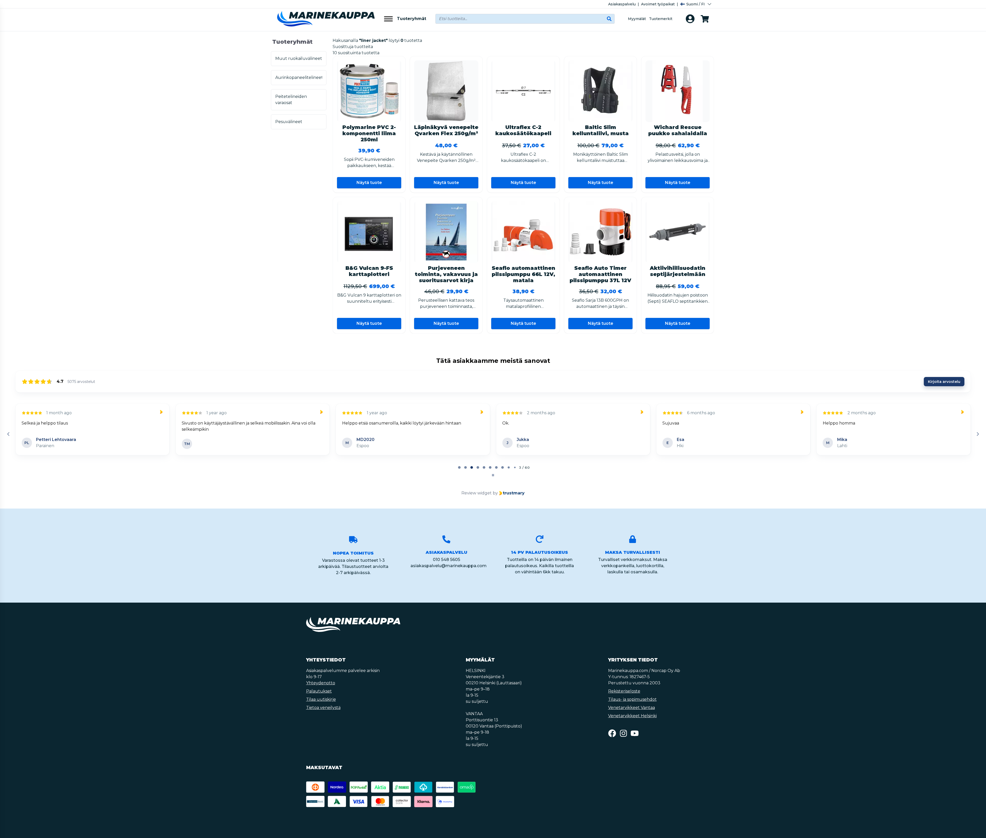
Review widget (476, 493)
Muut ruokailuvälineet (298, 58)
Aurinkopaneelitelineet (298, 77)
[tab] (459, 467)
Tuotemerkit (660, 18)
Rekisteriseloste (624, 691)
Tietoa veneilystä (323, 707)
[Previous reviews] (8, 434)
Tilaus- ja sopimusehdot (632, 699)
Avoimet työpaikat (658, 4)
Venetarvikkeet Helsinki (632, 715)
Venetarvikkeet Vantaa (631, 707)
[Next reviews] (977, 434)
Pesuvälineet (288, 121)
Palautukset (319, 691)
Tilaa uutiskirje (321, 699)
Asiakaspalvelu (622, 4)
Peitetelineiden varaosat (291, 99)
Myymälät (637, 18)
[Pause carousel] (493, 475)
